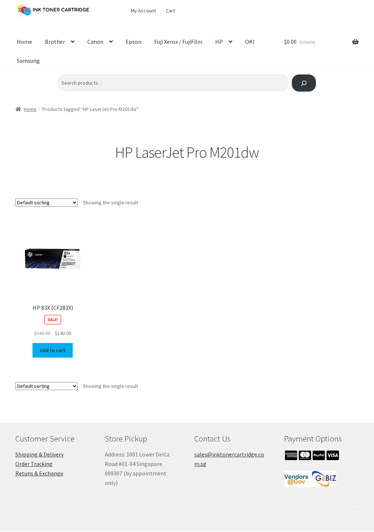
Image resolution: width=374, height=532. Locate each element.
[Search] (304, 83)
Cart (170, 10)
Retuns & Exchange (39, 473)
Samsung (28, 60)
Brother (55, 41)
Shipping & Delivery (39, 454)
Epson (133, 41)
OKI (250, 41)
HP (219, 41)
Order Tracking (34, 463)
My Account (143, 10)
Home (24, 41)
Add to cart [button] (52, 350)
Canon (95, 41)
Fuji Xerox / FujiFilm (178, 41)
